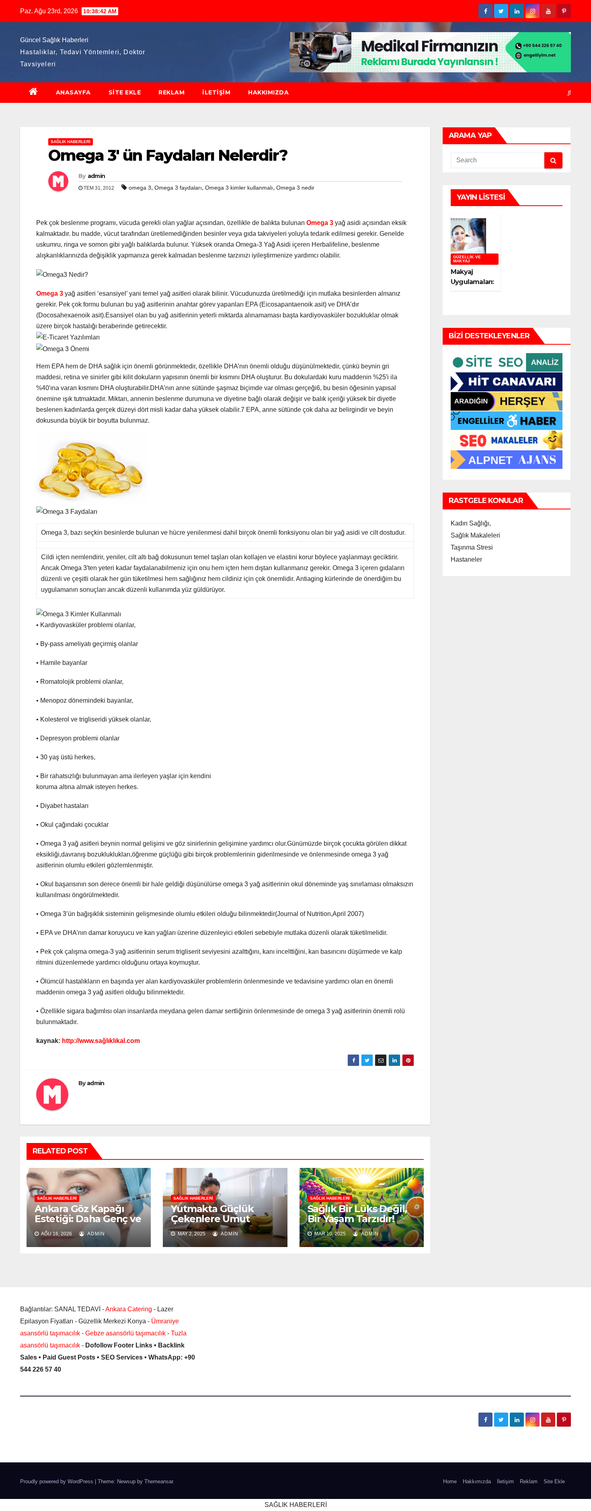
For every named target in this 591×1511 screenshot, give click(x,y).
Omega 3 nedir (295, 187)
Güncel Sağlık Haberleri (54, 40)
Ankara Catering (128, 1309)
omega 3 (140, 187)
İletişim (216, 92)
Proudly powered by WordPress (57, 1481)
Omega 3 (319, 222)
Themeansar (158, 1481)
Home (450, 1481)
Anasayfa (73, 92)
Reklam (171, 92)
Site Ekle (125, 92)
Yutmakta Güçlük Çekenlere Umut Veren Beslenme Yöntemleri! (212, 1224)
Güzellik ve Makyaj (467, 259)
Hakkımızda (268, 92)
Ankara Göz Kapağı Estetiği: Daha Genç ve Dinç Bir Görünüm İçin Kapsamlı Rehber (88, 1224)
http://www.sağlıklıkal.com (101, 1040)
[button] (569, 92)
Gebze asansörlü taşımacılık (125, 1333)
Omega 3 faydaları (178, 187)
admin (96, 176)
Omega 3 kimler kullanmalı (239, 187)
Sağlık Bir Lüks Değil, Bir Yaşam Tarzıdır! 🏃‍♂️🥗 (358, 1219)
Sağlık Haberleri (70, 141)
